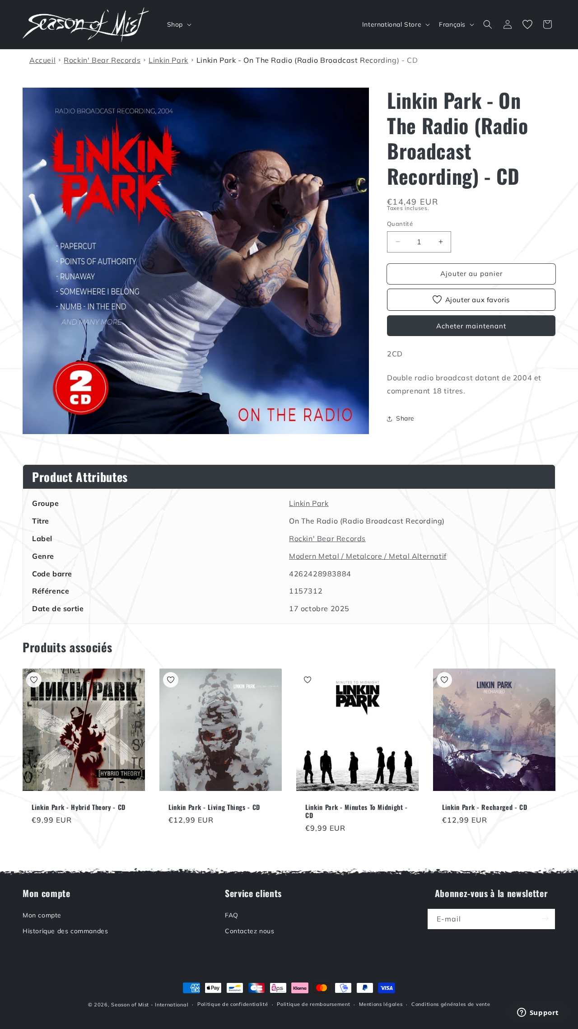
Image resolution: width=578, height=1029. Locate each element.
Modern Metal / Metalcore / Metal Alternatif (368, 556)
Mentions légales (380, 1004)
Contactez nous (249, 930)
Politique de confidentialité (232, 1004)
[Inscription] (545, 918)
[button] (178, 24)
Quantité (400, 223)
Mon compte (42, 915)
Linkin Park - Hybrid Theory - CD (79, 807)
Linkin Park (309, 503)
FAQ (231, 915)
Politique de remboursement (313, 1004)
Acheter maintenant (471, 326)
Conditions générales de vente (450, 1004)
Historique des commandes (65, 930)
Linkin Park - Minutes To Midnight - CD (356, 811)
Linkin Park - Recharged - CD (484, 807)
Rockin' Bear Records (327, 538)
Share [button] (405, 418)
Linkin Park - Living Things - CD (214, 807)
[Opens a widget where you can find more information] (538, 1013)
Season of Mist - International (149, 1004)
